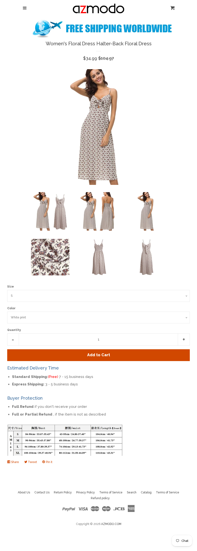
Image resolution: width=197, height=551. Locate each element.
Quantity (14, 330)
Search (131, 492)
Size (10, 286)
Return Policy (63, 492)
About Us (24, 492)
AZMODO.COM (111, 524)
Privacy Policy (85, 492)
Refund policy (100, 498)
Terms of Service (111, 492)
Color (11, 308)
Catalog (146, 492)
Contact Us (41, 492)
